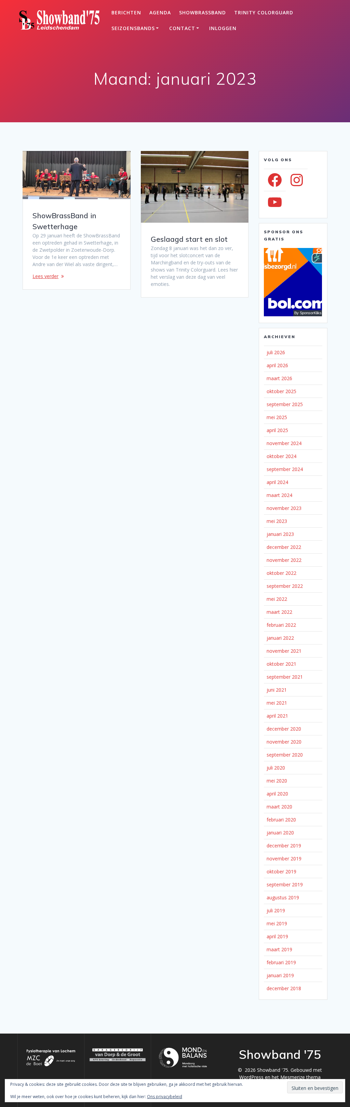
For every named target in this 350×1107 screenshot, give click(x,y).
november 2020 (284, 741)
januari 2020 (280, 832)
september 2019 (285, 884)
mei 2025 (277, 417)
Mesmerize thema (300, 1077)
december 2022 (284, 547)
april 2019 (277, 936)
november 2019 (284, 858)
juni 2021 (277, 690)
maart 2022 (279, 612)
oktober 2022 (281, 573)
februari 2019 (281, 962)
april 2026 (277, 365)
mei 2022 (277, 599)
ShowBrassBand (202, 12)
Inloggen (223, 28)
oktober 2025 (281, 391)
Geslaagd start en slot (189, 239)
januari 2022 (280, 638)
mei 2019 (277, 923)
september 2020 (285, 754)
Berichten (126, 12)
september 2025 (285, 404)
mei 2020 (277, 780)
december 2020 (284, 728)
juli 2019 (276, 910)
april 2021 (277, 715)
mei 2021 (277, 703)
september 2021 (285, 677)
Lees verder (45, 276)
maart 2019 (279, 949)
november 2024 (284, 443)
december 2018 (284, 988)
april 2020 (277, 793)
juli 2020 (276, 767)
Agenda (160, 12)
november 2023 (284, 508)
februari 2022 (281, 625)
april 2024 (277, 482)
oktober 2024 (281, 456)
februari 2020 (281, 819)
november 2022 (284, 560)
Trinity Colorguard (263, 12)
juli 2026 (276, 352)
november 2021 (284, 651)
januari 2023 (280, 534)
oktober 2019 (281, 871)
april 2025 (277, 430)
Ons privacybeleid (164, 1096)
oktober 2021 (281, 664)
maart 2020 (279, 806)
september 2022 (285, 586)
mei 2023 (277, 521)
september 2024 (285, 469)
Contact (182, 28)
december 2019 (284, 845)
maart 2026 (279, 378)
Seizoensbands (133, 28)
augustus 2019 (283, 897)
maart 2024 (279, 495)
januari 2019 (280, 975)
